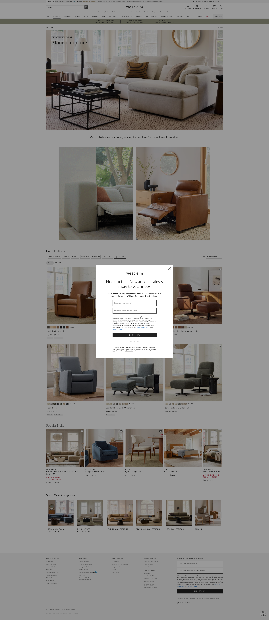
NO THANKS (134, 341)
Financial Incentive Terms (123, 349)
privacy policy (129, 351)
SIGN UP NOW (134, 335)
